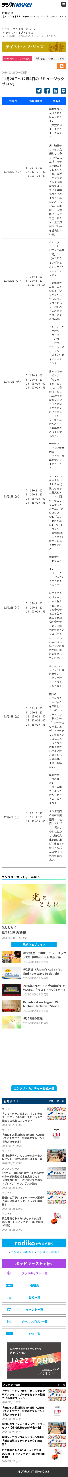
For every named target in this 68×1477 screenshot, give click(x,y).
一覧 (63, 1384)
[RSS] (61, 66)
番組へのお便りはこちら (52, 58)
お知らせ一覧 (56, 1101)
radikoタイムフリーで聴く (17, 58)
